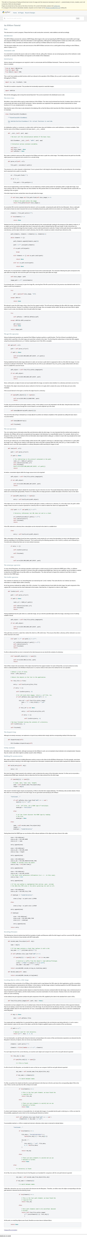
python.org (57, 6)
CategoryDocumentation (10, 1230)
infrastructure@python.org (53, 7)
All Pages (21, 13)
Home (15, 13)
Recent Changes (30, 13)
